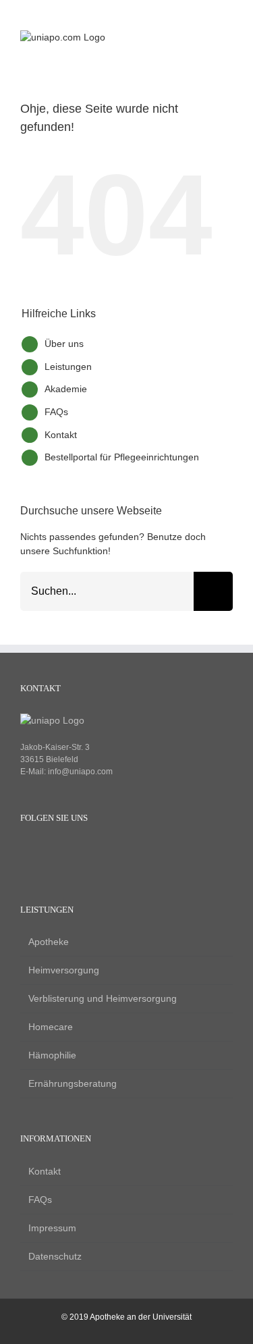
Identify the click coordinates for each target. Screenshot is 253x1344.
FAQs (56, 411)
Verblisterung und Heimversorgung (102, 998)
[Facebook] (26, 852)
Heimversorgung (63, 970)
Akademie (66, 388)
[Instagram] (49, 852)
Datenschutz (55, 1256)
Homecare (50, 1026)
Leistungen (68, 366)
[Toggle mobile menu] (227, 37)
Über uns (64, 343)
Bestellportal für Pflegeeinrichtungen (122, 457)
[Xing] (72, 852)
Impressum (52, 1227)
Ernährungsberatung (72, 1083)
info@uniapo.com (80, 771)
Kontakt (61, 434)
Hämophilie (52, 1055)
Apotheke (48, 941)
